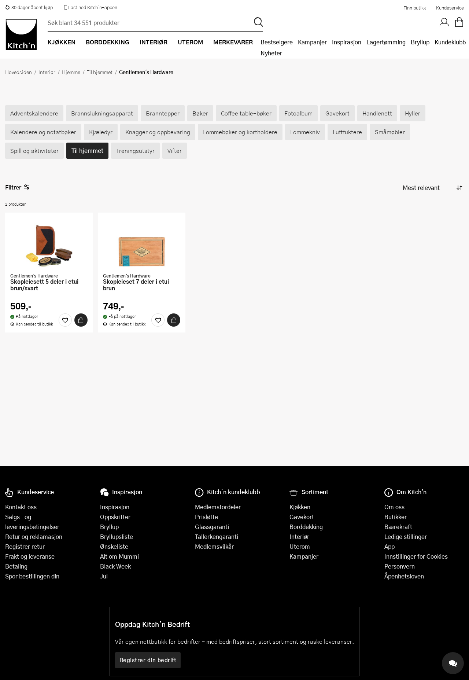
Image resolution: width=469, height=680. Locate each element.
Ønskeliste (114, 546)
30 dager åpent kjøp (32, 7)
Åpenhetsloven (404, 576)
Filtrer (13, 187)
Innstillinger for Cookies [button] (416, 556)
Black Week (115, 566)
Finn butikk (414, 7)
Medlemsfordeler (218, 507)
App (389, 546)
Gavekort (301, 516)
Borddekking (306, 526)
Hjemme (71, 71)
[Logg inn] (444, 22)
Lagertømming (386, 42)
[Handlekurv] (459, 22)
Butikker (395, 516)
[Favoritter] (65, 320)
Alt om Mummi (119, 556)
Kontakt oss (21, 507)
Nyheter (271, 53)
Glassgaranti (212, 526)
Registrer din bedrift (148, 660)
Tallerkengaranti (216, 536)
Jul (104, 576)
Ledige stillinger (405, 536)
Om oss (394, 507)
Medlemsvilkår (214, 546)
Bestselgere (277, 42)
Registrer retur (25, 546)
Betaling (16, 566)
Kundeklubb (450, 42)
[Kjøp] (81, 320)
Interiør (46, 71)
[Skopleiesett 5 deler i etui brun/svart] (49, 243)
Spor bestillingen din (32, 576)
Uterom (299, 546)
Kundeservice (450, 7)
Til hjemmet (99, 71)
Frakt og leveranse (30, 556)
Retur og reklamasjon (33, 536)
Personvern (399, 566)
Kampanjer (312, 42)
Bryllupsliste (116, 536)
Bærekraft (398, 526)
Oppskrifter (115, 516)
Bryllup (420, 42)
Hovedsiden (18, 71)
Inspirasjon (346, 42)
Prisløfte (206, 516)
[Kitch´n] (21, 34)
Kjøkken (299, 507)
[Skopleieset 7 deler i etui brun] (141, 243)
